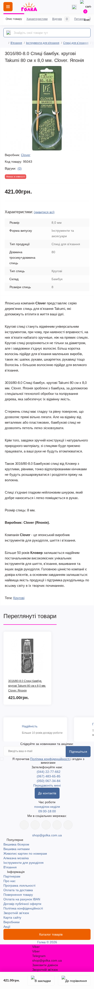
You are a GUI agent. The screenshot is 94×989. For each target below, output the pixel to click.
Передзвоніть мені (47, 785)
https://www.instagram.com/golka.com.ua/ (35, 824)
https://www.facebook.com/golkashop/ (24, 824)
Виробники (11, 922)
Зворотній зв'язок (16, 913)
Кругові (18, 598)
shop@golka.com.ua (47, 835)
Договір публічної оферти (22, 904)
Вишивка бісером (16, 844)
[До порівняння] (74, 980)
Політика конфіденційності (50, 759)
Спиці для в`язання (76, 43)
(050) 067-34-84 (48, 781)
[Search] (8, 32)
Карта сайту (12, 917)
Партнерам (11, 876)
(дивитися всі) (44, 212)
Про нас (9, 881)
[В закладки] (41, 980)
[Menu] (8, 6)
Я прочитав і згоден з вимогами (48, 760)
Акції (6, 926)
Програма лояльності (19, 885)
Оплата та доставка (18, 890)
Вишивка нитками (16, 849)
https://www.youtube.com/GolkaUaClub (46, 824)
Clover (25, 155)
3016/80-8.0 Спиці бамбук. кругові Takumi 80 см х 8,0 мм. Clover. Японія (27, 685)
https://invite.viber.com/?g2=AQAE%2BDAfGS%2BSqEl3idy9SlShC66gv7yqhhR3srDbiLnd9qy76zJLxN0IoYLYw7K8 (57, 824)
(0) (20, 168)
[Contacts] (74, 6)
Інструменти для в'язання (42, 43)
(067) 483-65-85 (48, 776)
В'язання (16, 43)
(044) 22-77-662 (48, 772)
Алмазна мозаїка (16, 858)
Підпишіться (78, 751)
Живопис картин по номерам (25, 853)
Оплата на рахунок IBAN (21, 899)
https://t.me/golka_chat (68, 824)
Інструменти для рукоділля (23, 862)
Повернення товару (18, 894)
